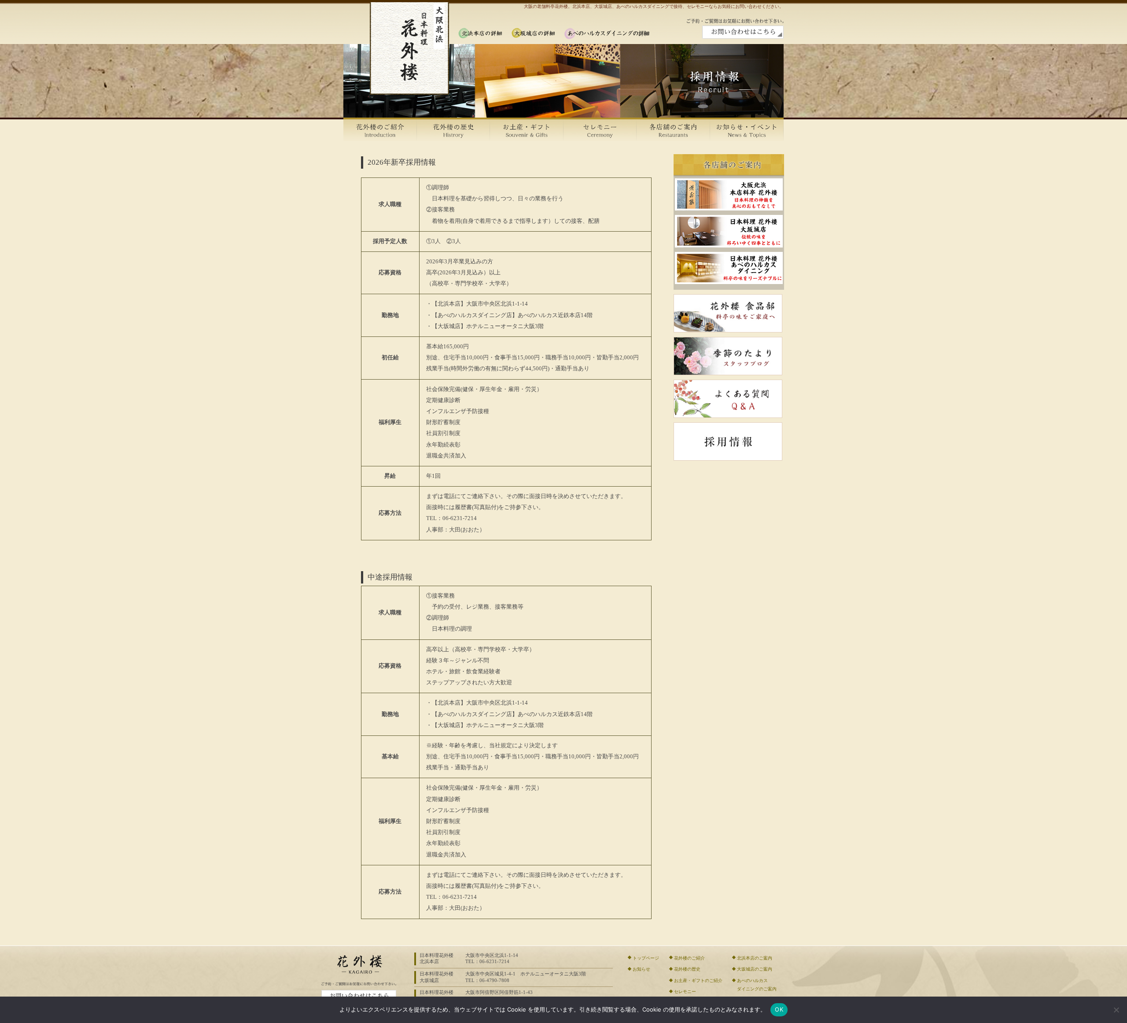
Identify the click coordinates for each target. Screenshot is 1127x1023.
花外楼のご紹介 (689, 958)
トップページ (646, 958)
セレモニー (685, 991)
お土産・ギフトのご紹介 (698, 980)
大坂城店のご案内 (754, 969)
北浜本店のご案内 (754, 958)
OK (779, 1009)
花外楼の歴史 (687, 969)
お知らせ (641, 969)
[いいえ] (1116, 1009)
